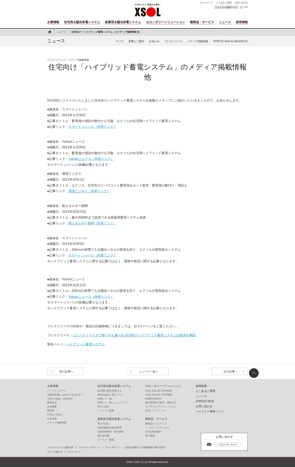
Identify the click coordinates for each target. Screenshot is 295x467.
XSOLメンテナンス (155, 410)
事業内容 (52, 402)
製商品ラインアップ (156, 423)
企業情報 (53, 22)
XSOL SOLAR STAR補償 (158, 395)
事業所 (50, 410)
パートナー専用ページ (226, 7)
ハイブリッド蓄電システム (85, 344)
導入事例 (150, 435)
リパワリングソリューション (160, 406)
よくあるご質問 (224, 3)
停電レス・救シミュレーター (113, 402)
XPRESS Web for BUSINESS (230, 41)
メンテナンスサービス (157, 427)
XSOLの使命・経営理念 (60, 399)
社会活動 (52, 418)
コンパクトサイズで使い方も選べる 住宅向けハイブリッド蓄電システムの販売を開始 (134, 335)
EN (246, 7)
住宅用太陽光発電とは (109, 391)
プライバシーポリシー (89, 447)
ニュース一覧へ (148, 371)
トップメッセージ (56, 391)
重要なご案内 (136, 41)
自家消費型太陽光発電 (109, 427)
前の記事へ (66, 371)
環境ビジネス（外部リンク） (89, 191)
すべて (120, 41)
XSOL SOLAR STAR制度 (158, 391)
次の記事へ (231, 371)
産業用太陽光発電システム (123, 22)
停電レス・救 (104, 399)
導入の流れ (103, 406)
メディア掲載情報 (197, 41)
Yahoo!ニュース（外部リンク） (91, 159)
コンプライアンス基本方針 (60, 447)
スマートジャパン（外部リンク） (92, 126)
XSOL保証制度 (153, 431)
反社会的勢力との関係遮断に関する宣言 (145, 447)
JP (241, 7)
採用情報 (242, 22)
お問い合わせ (241, 3)
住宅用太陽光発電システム (82, 22)
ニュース (225, 22)
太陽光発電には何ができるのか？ (65, 395)
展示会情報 (103, 435)
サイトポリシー (113, 447)
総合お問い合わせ (228, 444)
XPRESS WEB (205, 401)
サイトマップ (206, 3)
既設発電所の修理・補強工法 (160, 402)
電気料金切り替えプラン (110, 395)
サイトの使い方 (55, 452)
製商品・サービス (202, 22)
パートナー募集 (105, 410)
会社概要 (52, 406)
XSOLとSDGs (54, 414)
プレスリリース (173, 41)
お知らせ (154, 41)
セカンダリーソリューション (165, 22)
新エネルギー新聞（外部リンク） (92, 223)
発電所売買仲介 (153, 399)
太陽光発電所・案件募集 (110, 431)
